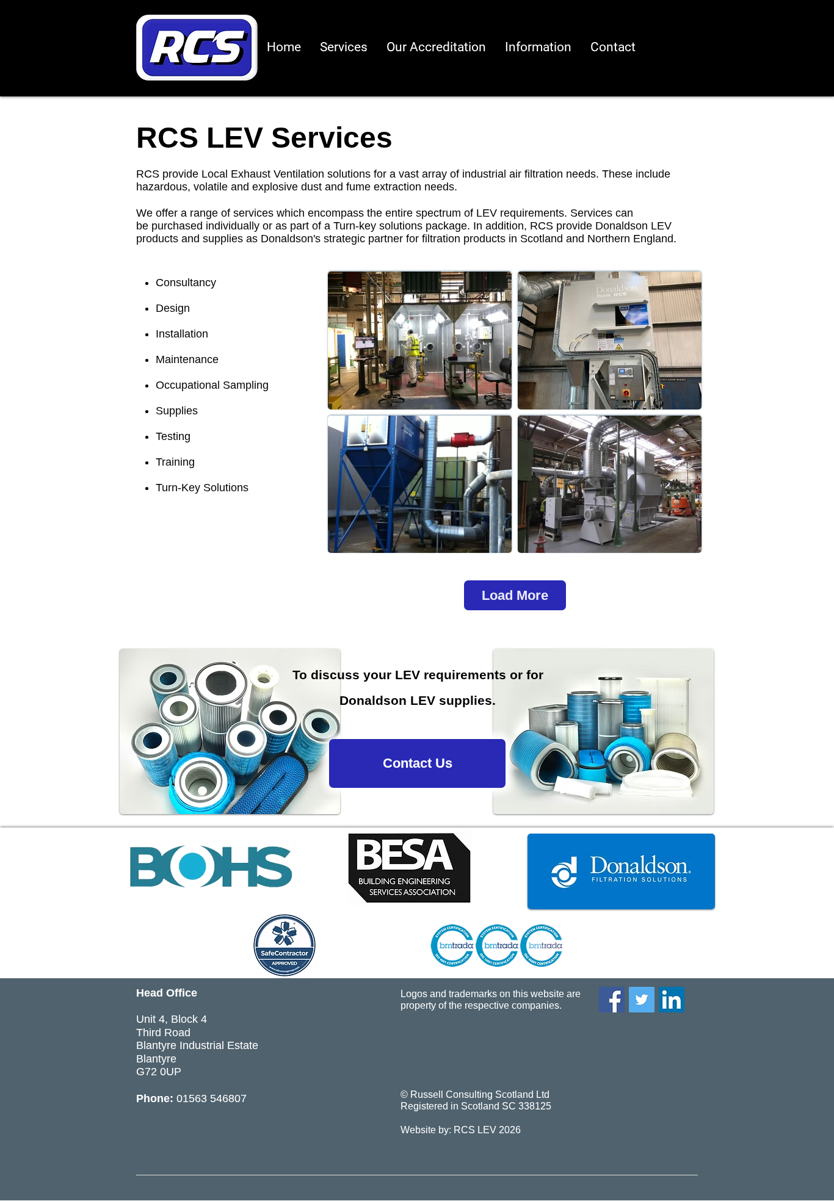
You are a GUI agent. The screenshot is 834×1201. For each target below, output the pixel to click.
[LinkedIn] (671, 999)
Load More (515, 595)
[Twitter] (642, 999)
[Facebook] (612, 999)
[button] (538, 47)
